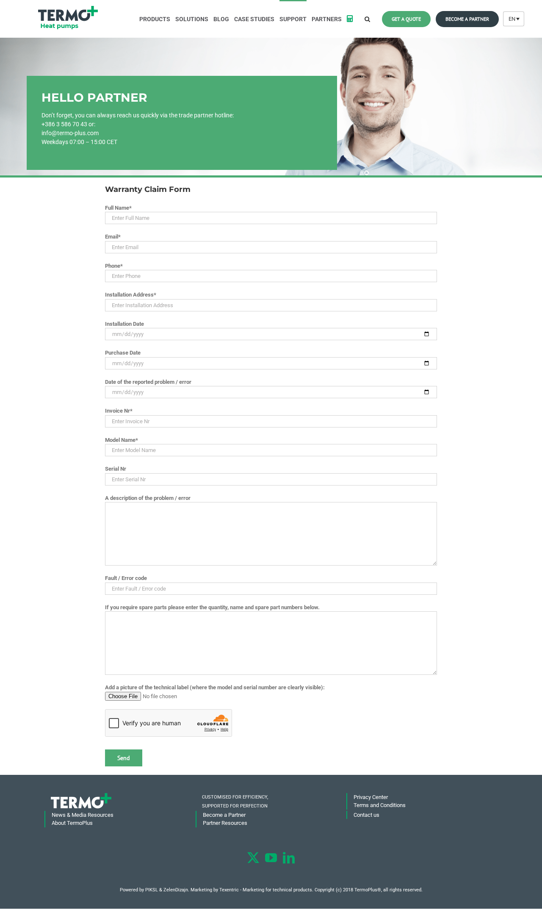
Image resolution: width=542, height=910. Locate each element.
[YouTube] (271, 858)
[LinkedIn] (289, 858)
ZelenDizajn (175, 890)
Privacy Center (371, 797)
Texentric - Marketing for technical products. (266, 890)
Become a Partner (224, 815)
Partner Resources (225, 823)
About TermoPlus (72, 823)
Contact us (366, 815)
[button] (367, 18)
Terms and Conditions (380, 805)
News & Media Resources (82, 815)
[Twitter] (253, 858)
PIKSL (151, 890)
